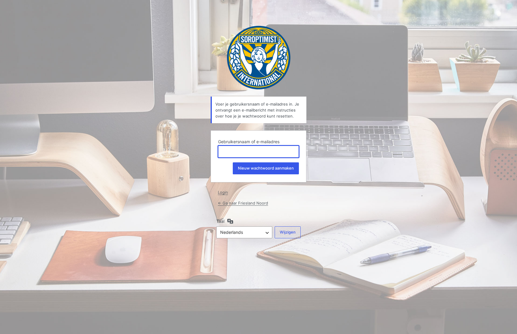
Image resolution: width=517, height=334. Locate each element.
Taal (220, 221)
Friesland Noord (259, 57)
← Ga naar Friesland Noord (243, 203)
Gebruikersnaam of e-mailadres (248, 141)
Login (223, 192)
